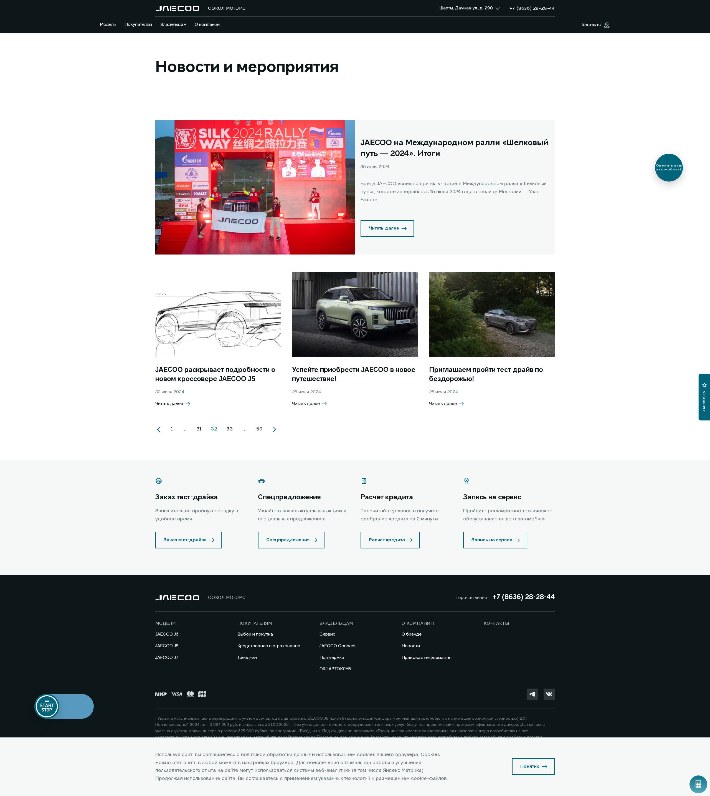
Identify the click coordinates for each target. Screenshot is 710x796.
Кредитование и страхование (268, 646)
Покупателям (138, 24)
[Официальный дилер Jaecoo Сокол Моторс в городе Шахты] (177, 8)
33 (230, 429)
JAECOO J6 (167, 634)
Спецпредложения (288, 540)
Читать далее (384, 228)
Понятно (530, 766)
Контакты (496, 623)
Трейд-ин (247, 658)
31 (199, 429)
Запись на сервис (491, 540)
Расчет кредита (387, 540)
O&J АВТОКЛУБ (335, 669)
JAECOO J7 (167, 658)
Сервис (327, 634)
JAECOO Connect (338, 646)
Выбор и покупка (255, 634)
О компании (207, 24)
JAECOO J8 (167, 646)
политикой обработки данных (276, 754)
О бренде (412, 634)
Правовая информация (427, 658)
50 (259, 429)
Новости (411, 646)
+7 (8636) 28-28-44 (523, 597)
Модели (108, 24)
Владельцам (173, 24)
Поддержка (332, 658)
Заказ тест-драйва (185, 540)
